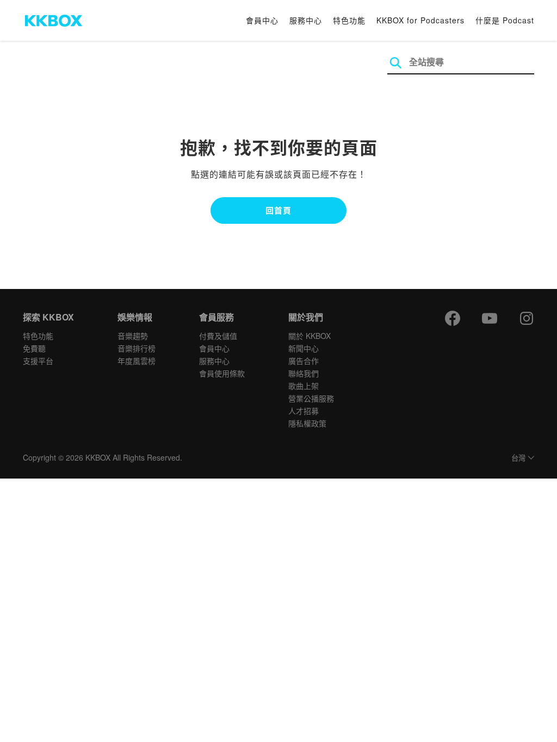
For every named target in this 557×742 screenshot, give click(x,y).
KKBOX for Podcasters (420, 20)
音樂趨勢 (132, 335)
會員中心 (262, 20)
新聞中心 (303, 348)
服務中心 (305, 20)
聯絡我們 (303, 373)
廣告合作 (303, 360)
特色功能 (349, 20)
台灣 (518, 458)
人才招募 (303, 410)
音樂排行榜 (136, 348)
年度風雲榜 (136, 360)
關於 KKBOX (309, 335)
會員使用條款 (222, 373)
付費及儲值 (218, 335)
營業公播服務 (311, 398)
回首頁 (278, 210)
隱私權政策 (307, 423)
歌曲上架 (303, 385)
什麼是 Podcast (504, 20)
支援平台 (38, 360)
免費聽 (34, 348)
